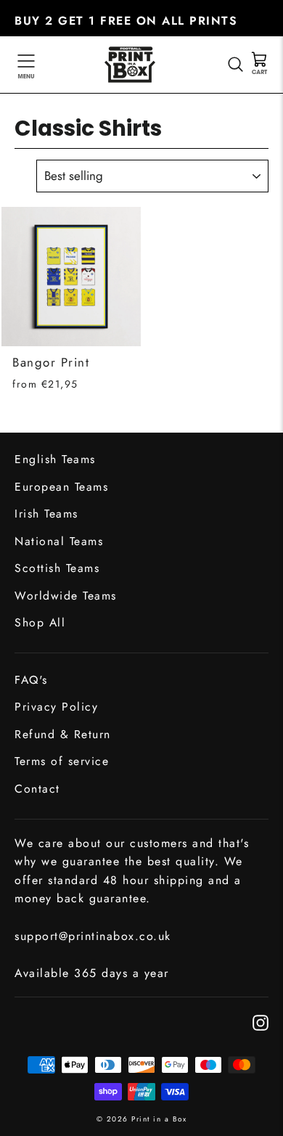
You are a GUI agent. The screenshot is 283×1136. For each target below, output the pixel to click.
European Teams (61, 486)
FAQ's (31, 679)
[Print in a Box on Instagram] (260, 1021)
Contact (37, 788)
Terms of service (62, 761)
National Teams (59, 541)
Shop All (40, 622)
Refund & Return (63, 734)
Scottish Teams (57, 568)
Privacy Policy (56, 706)
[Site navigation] (26, 65)
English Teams (55, 459)
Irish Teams (46, 513)
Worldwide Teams (66, 595)
